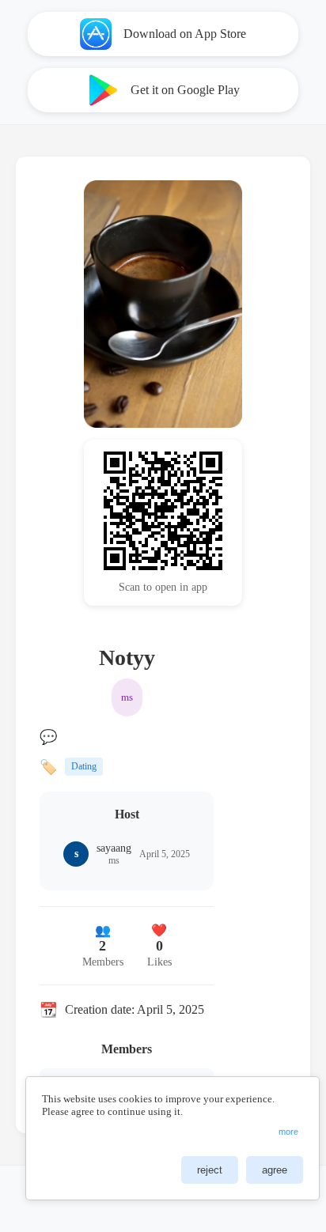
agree (274, 1170)
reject (209, 1170)
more (288, 1131)
